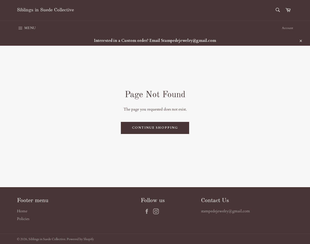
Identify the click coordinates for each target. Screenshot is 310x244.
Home (22, 211)
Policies (23, 219)
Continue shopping (155, 128)
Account (287, 28)
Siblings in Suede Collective (45, 10)
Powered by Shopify (80, 239)
